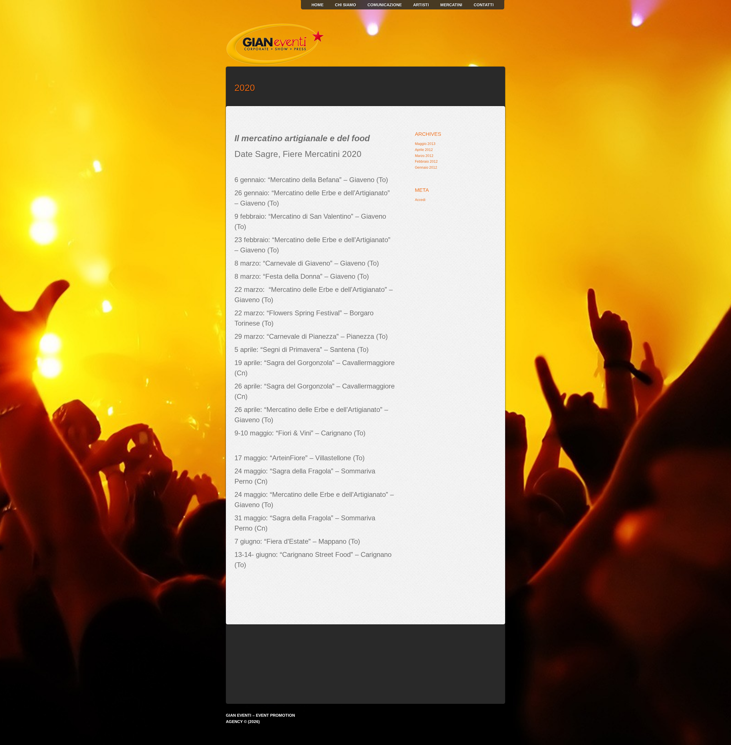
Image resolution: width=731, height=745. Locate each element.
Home (318, 5)
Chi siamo (345, 5)
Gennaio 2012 (426, 168)
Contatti (484, 5)
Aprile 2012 (424, 150)
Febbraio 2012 (426, 162)
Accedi (420, 200)
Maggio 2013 (425, 144)
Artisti (421, 5)
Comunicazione (384, 5)
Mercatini (451, 5)
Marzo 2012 (424, 156)
